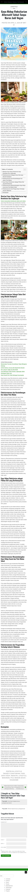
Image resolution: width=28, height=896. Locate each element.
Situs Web (3, 847)
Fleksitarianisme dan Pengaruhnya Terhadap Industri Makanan (13, 189)
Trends (7, 884)
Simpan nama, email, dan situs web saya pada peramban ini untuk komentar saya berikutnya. (14, 852)
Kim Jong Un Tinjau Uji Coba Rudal (9, 369)
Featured (8, 889)
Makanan (6, 778)
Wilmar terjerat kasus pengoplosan (16, 808)
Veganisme (14, 780)
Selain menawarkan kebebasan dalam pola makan (13, 201)
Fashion (8, 880)
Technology (8, 887)
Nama (2, 839)
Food (23, 773)
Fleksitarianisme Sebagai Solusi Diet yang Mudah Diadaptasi (13, 176)
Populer (8, 891)
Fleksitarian (14, 773)
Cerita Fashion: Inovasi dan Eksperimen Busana (12, 367)
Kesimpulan (5, 192)
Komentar (4, 822)
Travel (7, 882)
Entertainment (9, 885)
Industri (14, 776)
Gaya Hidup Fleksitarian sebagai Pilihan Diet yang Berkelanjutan (13, 182)
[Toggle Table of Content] (24, 169)
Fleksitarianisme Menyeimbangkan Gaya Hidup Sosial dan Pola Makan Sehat (14, 186)
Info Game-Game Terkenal (14, 1)
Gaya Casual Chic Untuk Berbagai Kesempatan (12, 375)
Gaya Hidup (5, 776)
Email (2, 843)
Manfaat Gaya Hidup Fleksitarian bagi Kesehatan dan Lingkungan (12, 172)
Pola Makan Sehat (18, 778)
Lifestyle (14, 7)
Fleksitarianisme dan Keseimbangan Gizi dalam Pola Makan (12, 179)
